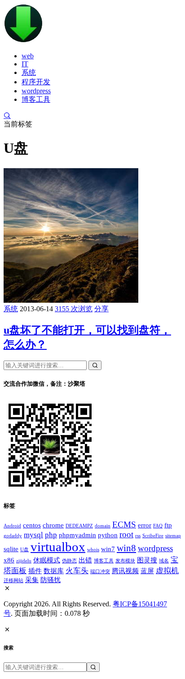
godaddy (13, 535)
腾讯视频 (125, 571)
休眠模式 (46, 560)
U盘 (24, 549)
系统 (29, 72)
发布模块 (125, 560)
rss (138, 535)
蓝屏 (147, 571)
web (28, 56)
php (51, 535)
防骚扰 (50, 579)
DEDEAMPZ (79, 525)
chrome (53, 525)
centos (32, 525)
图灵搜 (147, 560)
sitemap (173, 535)
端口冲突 (100, 571)
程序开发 (36, 82)
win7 (108, 549)
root (126, 534)
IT (25, 64)
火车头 (77, 570)
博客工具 (36, 99)
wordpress (36, 91)
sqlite (11, 549)
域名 (164, 560)
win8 (126, 548)
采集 (32, 579)
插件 (35, 571)
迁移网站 (13, 580)
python (108, 535)
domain (102, 525)
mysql (33, 535)
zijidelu (23, 560)
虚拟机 (167, 570)
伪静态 (69, 560)
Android (12, 525)
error (144, 525)
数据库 (54, 571)
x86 (9, 560)
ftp (168, 525)
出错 (85, 560)
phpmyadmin (77, 535)
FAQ (158, 525)
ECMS (124, 524)
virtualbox (58, 547)
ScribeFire (152, 535)
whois (93, 549)
